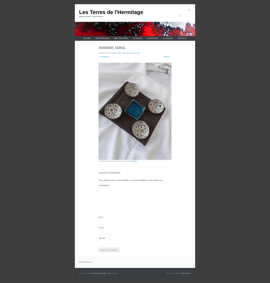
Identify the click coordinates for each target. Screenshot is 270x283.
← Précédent (103, 57)
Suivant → (167, 57)
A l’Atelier (168, 38)
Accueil (87, 38)
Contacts (182, 38)
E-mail (102, 228)
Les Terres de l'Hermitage (111, 12)
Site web (102, 238)
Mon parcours (102, 38)
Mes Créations (121, 38)
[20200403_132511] (135, 111)
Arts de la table (135, 53)
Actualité (137, 38)
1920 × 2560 (121, 53)
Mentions (82, 262)
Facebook (189, 10)
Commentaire (104, 185)
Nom (101, 217)
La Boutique (152, 38)
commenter (133, 161)
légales (89, 262)
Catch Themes (186, 273)
